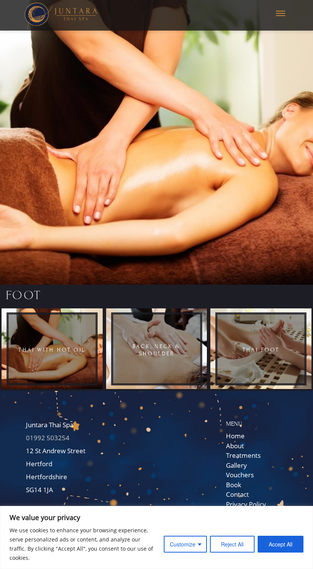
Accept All (280, 544)
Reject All (232, 544)
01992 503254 (47, 437)
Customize (182, 544)
